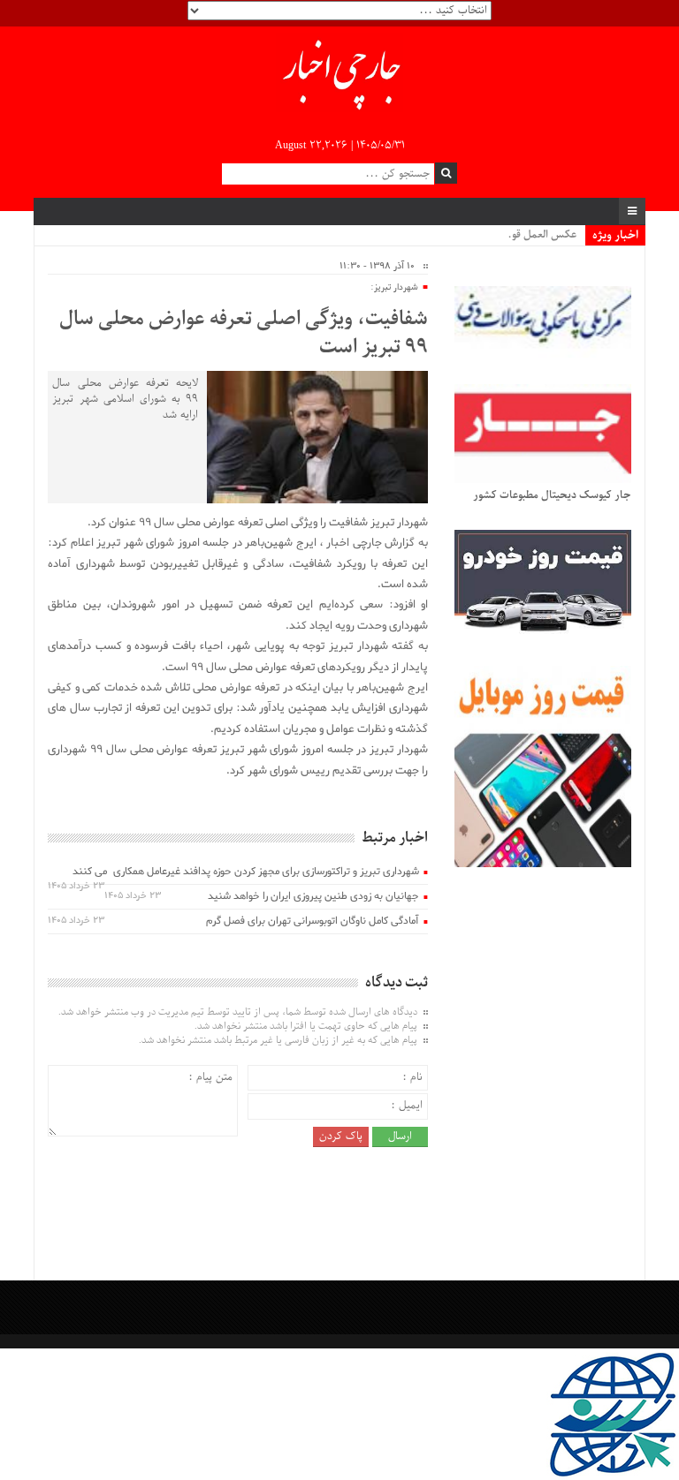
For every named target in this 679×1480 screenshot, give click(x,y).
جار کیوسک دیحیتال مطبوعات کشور (552, 495)
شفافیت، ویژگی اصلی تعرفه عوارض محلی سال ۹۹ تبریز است (243, 334)
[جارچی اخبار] (340, 75)
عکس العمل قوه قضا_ (529, 235)
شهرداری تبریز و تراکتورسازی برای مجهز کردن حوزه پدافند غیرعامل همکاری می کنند (245, 872)
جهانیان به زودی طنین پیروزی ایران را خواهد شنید (313, 896)
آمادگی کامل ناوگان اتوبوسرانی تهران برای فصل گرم (312, 921)
